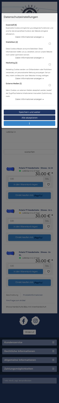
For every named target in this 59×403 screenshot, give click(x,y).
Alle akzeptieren (30, 117)
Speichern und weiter (29, 112)
